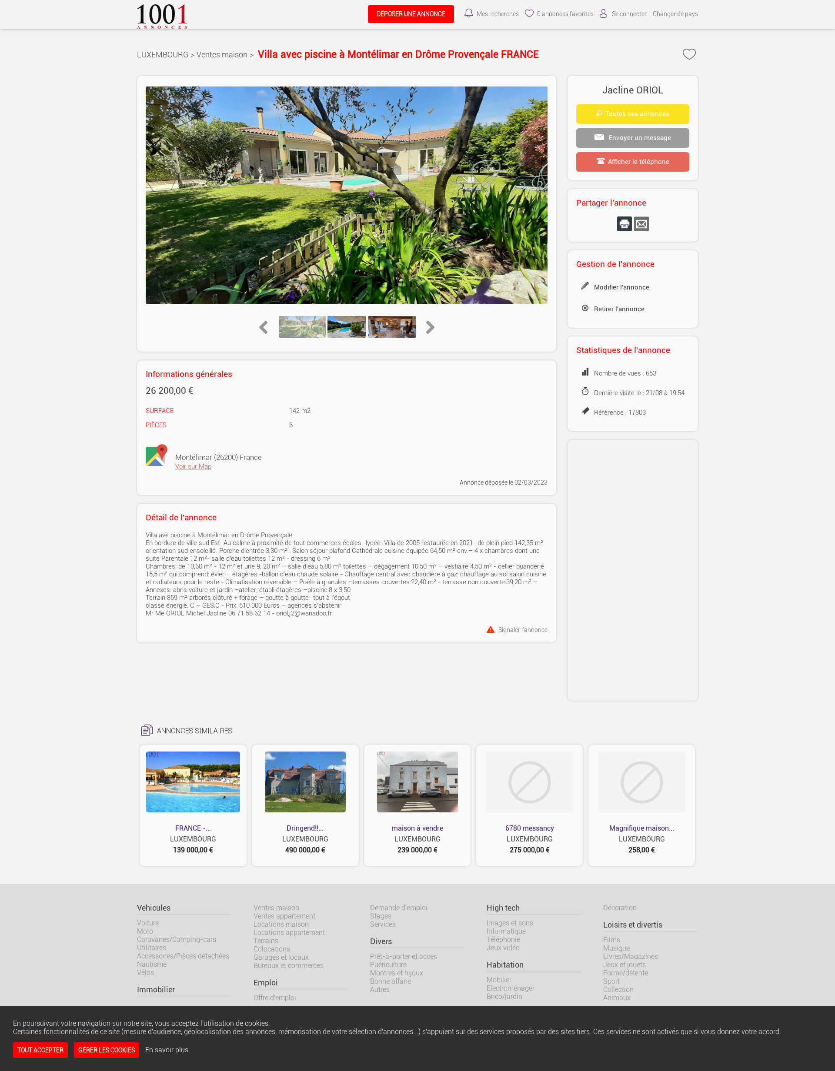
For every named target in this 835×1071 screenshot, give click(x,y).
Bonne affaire (390, 981)
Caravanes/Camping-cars (176, 939)
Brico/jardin (504, 996)
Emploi (266, 982)
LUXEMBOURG (162, 54)
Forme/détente (625, 973)
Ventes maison (222, 54)
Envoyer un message (639, 138)
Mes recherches (498, 14)
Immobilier (156, 989)
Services (383, 924)
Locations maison (281, 924)
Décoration (620, 908)
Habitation (505, 965)
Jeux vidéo (503, 948)
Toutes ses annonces (637, 114)
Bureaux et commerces (289, 965)
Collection (618, 989)
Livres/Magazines (630, 956)
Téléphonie (503, 939)
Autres (380, 989)
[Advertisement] (633, 570)
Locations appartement (289, 932)
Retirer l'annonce (619, 309)
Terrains (266, 941)
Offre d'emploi (275, 998)
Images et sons (510, 923)
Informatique (506, 931)
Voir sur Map (193, 466)
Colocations (272, 949)
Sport (611, 981)
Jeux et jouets (624, 965)
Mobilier (499, 980)
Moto (145, 931)
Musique (616, 948)
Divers (381, 941)
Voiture (148, 923)
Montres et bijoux (396, 973)
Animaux (617, 998)
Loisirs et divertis (632, 925)
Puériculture (388, 965)
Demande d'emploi (399, 908)
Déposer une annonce (411, 14)
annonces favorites (565, 14)
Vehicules (153, 908)
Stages (380, 916)
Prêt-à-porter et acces (403, 956)
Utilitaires (151, 948)
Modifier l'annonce (621, 287)
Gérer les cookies (106, 1050)
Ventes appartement (284, 916)
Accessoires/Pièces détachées (183, 956)
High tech (503, 908)
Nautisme (152, 964)
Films (611, 940)
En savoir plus (166, 1050)
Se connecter (629, 14)
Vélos (145, 972)
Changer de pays (675, 14)
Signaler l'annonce (523, 629)
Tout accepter (40, 1050)
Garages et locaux (281, 957)
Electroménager (510, 988)
